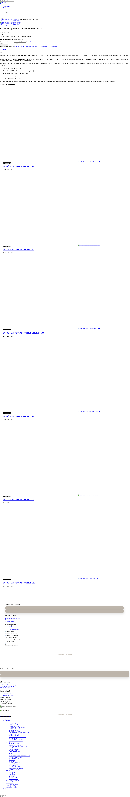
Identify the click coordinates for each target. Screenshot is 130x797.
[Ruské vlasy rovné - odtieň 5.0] (51, 161)
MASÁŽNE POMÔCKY (15, 752)
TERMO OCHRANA (14, 762)
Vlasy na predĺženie (42, 46)
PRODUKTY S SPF (14, 758)
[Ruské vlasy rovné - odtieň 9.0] (51, 411)
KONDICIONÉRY (13, 750)
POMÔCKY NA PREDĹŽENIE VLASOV (19, 756)
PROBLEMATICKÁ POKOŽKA (17, 737)
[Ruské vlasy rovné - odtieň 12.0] (51, 578)
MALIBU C (12, 775)
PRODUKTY (6, 720)
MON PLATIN (12, 776)
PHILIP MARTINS (13, 779)
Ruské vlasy (16, 19)
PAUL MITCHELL (14, 777)
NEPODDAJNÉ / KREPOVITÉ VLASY (19, 733)
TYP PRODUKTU (10, 742)
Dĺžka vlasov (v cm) (6, 39)
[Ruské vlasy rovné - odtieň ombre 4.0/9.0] (51, 328)
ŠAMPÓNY (12, 760)
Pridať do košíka (4, 45)
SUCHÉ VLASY (13, 738)
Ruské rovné (28, 46)
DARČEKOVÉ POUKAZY (13, 785)
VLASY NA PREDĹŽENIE (16, 768)
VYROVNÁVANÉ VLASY (16, 741)
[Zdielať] (3, 795)
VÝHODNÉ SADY (14, 769)
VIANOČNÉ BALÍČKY (12, 787)
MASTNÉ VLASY (14, 730)
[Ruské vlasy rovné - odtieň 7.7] (51, 245)
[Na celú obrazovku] (2, 795)
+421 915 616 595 (13, 626)
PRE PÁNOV (9, 783)
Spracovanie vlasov (7, 42)
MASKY (11, 753)
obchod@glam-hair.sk (14, 629)
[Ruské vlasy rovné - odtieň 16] (51, 495)
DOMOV (5, 719)
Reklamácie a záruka (10, 621)
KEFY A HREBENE (14, 749)
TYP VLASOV (10, 722)
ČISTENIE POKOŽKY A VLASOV (18, 746)
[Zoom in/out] (0, 795)
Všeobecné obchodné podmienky (13, 618)
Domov (2, 19)
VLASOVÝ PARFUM (14, 766)
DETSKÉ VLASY (13, 724)
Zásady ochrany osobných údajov (13, 620)
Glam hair (10, 19)
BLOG (4, 788)
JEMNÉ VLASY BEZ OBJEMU (17, 727)
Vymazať (28, 41)
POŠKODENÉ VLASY (15, 734)
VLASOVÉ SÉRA (13, 765)
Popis (4, 49)
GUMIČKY (12, 747)
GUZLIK (11, 773)
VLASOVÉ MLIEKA (14, 764)
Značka (5, 19)
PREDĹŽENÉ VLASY (15, 735)
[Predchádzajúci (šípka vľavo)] (0, 796)
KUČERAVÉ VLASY (14, 728)
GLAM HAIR (12, 772)
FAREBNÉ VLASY (14, 726)
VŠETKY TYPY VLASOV (16, 739)
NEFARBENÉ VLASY (15, 731)
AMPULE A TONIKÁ (14, 743)
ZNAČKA (8, 770)
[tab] (66, 49)
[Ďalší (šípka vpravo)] (2, 796)
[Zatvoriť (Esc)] (5, 795)
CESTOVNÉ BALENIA (15, 745)
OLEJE (11, 754)
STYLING (11, 761)
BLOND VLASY (13, 723)
